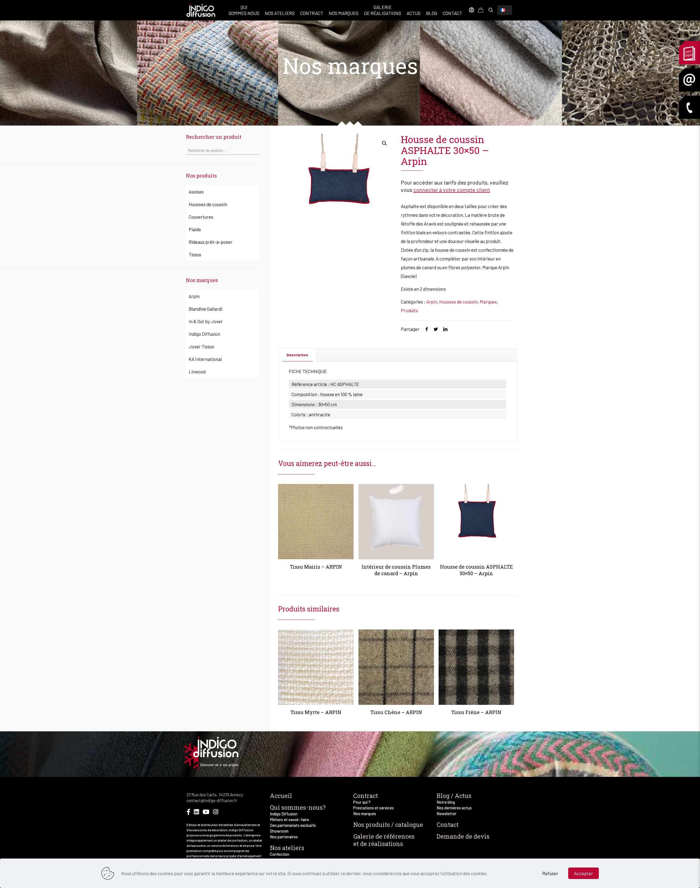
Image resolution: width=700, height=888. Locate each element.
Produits (409, 310)
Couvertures (201, 216)
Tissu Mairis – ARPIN (316, 566)
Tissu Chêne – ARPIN (396, 712)
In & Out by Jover (206, 321)
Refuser (550, 873)
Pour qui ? (362, 802)
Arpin (431, 301)
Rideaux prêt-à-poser (210, 242)
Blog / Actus (454, 796)
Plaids (195, 229)
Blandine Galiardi (205, 308)
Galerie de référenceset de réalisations (384, 840)
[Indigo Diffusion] (200, 9)
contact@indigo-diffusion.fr (211, 800)
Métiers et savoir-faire (289, 819)
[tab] (297, 355)
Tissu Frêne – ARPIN (476, 712)
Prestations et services (373, 807)
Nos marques (364, 813)
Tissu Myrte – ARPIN (316, 712)
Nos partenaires (284, 836)
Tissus (195, 254)
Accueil (281, 796)
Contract (365, 796)
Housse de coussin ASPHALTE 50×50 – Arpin (476, 570)
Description (297, 354)
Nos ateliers (287, 848)
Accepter (583, 873)
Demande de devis (463, 836)
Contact (448, 824)
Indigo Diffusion (204, 334)
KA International (205, 359)
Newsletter (446, 813)
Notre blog (446, 802)
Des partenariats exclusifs (293, 825)
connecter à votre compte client (451, 189)
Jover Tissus (201, 346)
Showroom (279, 830)
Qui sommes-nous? (298, 807)
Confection (279, 854)
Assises (196, 191)
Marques (488, 301)
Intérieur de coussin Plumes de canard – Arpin (396, 570)
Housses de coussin (458, 301)
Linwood (197, 371)
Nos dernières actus (454, 807)
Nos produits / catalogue (388, 824)
